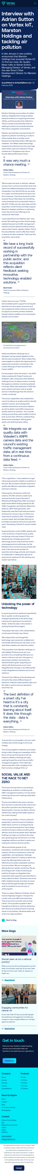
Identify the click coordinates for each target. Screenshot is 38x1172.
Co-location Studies (8, 1107)
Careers (4, 1086)
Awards (4, 1080)
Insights (4, 1102)
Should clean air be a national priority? (16, 960)
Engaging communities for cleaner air (15, 1009)
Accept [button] (19, 1168)
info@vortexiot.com (8, 1139)
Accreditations (7, 1088)
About (4, 1077)
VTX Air (23, 1077)
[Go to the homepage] (8, 3)
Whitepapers (6, 1110)
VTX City (24, 1080)
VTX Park (24, 1083)
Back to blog (11, 920)
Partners (4, 1083)
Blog (3, 1105)
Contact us (9, 1061)
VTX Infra (24, 1086)
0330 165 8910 (6, 1136)
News (3, 1099)
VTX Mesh (24, 1088)
